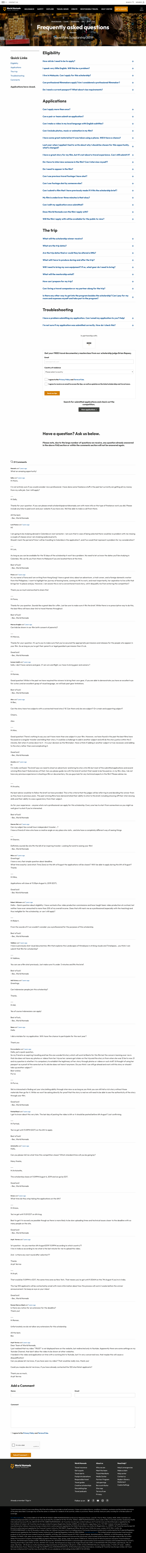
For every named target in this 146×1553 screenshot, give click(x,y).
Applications (16, 67)
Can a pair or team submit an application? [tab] (63, 116)
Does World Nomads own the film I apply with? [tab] (65, 211)
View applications (88, 409)
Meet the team (101, 1470)
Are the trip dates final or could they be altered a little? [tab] (69, 252)
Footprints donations (83, 1476)
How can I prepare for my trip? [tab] (58, 281)
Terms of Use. (79, 379)
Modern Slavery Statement (123, 1480)
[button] (141, 9)
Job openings (101, 1482)
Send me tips (52, 393)
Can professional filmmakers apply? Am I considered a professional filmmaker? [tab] (81, 82)
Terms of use (101, 1491)
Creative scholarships (83, 1485)
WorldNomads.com (17, 1518)
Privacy (99, 1494)
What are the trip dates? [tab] (55, 245)
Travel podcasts (81, 1491)
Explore (50, 9)
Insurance (29, 9)
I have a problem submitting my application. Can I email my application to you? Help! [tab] (84, 318)
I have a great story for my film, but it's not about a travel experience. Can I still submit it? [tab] (86, 154)
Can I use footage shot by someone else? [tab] (62, 183)
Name (13, 1391)
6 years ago (26, 1343)
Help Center (106, 9)
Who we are (100, 1467)
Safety (40, 9)
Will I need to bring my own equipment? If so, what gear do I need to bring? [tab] (79, 267)
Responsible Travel (89, 9)
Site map (99, 1488)
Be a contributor (102, 1485)
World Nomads (12, 9)
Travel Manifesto (102, 1473)
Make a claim (122, 1470)
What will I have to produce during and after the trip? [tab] (69, 260)
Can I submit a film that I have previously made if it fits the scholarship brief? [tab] (80, 190)
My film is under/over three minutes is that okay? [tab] (66, 197)
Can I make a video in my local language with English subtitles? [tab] (73, 123)
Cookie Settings (123, 1485)
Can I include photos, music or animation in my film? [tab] (68, 130)
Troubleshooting (17, 75)
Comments (15, 80)
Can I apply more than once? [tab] (56, 109)
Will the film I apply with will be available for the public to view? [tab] (73, 219)
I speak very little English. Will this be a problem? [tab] (66, 68)
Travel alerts (79, 1473)
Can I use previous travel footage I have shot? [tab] (65, 176)
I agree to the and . (30, 1433)
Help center (121, 1473)
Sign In (28, 1500)
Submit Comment (20, 1455)
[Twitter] (88, 1500)
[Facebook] (93, 1500)
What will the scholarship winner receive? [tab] (63, 238)
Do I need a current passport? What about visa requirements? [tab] (73, 89)
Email (77, 1391)
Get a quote (121, 9)
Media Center (101, 1476)
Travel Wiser (63, 9)
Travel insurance (81, 1467)
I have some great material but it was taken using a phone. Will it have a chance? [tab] (82, 137)
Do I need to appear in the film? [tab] (58, 169)
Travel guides (80, 1482)
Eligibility (14, 63)
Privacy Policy (64, 379)
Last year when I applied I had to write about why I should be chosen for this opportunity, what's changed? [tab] (86, 146)
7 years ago (23, 468)
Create (74, 9)
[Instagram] (102, 1500)
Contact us (13, 2)
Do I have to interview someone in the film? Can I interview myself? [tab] (75, 162)
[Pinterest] (107, 1500)
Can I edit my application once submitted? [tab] (63, 204)
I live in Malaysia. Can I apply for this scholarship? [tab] (67, 75)
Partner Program (102, 1479)
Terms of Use (43, 1433)
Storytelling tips (81, 1488)
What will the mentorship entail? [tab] (58, 274)
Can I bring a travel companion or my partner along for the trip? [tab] (74, 288)
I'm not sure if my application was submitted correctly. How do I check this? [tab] (79, 325)
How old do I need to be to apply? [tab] (59, 61)
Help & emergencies (125, 1467)
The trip (14, 71)
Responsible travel (82, 1479)
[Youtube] (98, 1500)
